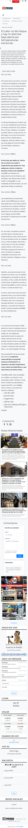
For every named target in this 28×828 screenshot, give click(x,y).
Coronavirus (6, 18)
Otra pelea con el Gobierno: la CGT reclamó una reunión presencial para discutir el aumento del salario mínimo (14, 451)
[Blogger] (26, 1)
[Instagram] (23, 1)
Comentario (7, 538)
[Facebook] (20, 1)
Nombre (6, 532)
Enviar (20, 556)
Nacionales (5, 21)
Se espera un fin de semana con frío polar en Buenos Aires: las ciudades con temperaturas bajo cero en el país (14, 510)
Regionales (16, 18)
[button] (10, 1)
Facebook (14, 623)
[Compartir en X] (7, 424)
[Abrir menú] (3, 15)
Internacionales (17, 21)
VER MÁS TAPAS (14, 742)
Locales (4, 23)
